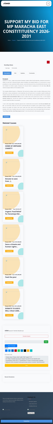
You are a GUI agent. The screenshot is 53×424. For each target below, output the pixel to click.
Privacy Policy (31, 413)
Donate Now (26, 421)
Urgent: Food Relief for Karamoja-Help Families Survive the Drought (13, 215)
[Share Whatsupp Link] (19, 350)
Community (14, 68)
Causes (14, 40)
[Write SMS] (28, 350)
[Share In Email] (25, 350)
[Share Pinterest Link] (15, 350)
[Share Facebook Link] (6, 350)
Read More (6, 116)
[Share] (31, 350)
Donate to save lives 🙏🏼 (11, 180)
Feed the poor (11, 277)
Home (9, 40)
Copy (46, 341)
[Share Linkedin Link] (12, 350)
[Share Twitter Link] (9, 350)
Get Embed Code (8, 354)
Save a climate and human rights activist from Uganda (12, 247)
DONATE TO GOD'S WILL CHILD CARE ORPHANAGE (12, 310)
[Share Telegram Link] (22, 350)
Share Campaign (11, 345)
